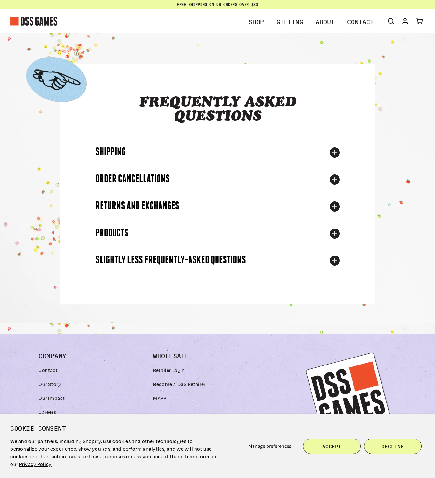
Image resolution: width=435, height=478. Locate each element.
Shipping (111, 152)
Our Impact (52, 398)
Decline (393, 446)
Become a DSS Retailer (179, 384)
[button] (259, 21)
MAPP (159, 398)
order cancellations (133, 179)
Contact (48, 370)
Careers (47, 412)
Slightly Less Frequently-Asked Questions (171, 260)
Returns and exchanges (137, 206)
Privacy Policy (35, 464)
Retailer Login (169, 370)
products (112, 233)
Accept (331, 446)
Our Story (50, 384)
